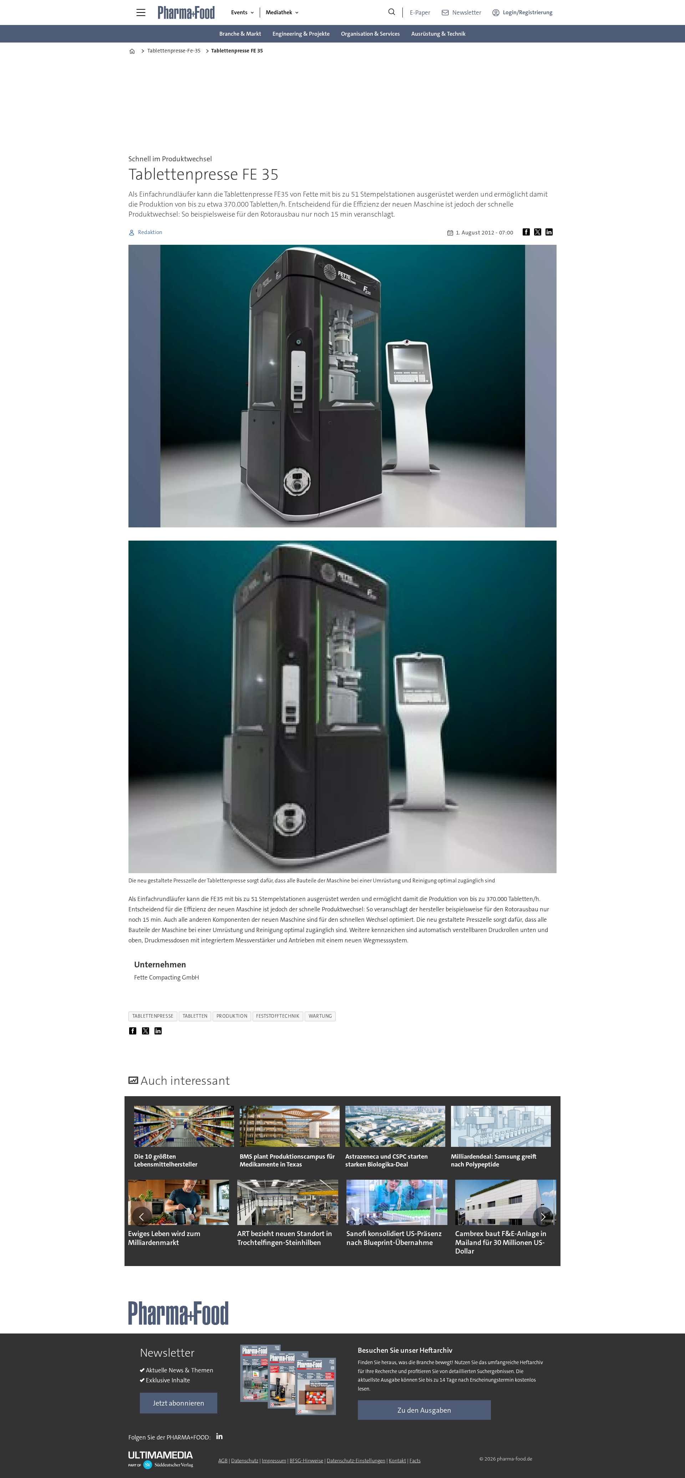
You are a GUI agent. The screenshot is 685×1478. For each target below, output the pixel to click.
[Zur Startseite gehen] (186, 12)
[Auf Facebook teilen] (527, 232)
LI (221, 1435)
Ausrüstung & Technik (438, 33)
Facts (415, 1460)
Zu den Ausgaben (424, 1410)
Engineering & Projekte (301, 33)
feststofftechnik (278, 1016)
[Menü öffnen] (141, 12)
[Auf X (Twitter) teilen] (539, 232)
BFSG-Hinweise (306, 1460)
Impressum (274, 1460)
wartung (320, 1016)
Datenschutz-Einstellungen (356, 1460)
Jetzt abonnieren (178, 1403)
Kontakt (397, 1460)
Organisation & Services (370, 33)
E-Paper (420, 12)
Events (239, 12)
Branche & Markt (240, 33)
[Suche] (392, 12)
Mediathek (279, 12)
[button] (142, 1217)
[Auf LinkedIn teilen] (550, 232)
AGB (223, 1460)
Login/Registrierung (528, 12)
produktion (232, 1016)
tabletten (195, 1016)
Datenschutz (244, 1460)
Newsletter (466, 12)
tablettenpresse (153, 1016)
